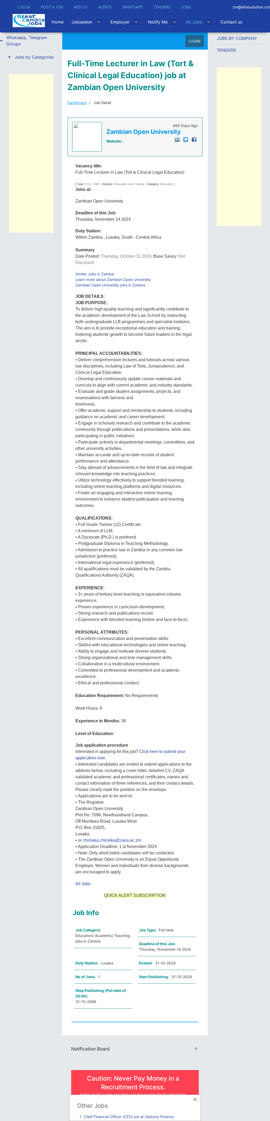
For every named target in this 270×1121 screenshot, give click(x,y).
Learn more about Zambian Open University (113, 279)
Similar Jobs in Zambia (94, 274)
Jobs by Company (237, 38)
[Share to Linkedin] (177, 139)
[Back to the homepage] (29, 20)
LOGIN (194, 41)
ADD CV (80, 7)
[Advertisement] (31, 153)
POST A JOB (52, 7)
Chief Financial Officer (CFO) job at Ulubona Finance (128, 1116)
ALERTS (105, 7)
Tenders (226, 50)
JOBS (186, 7)
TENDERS (161, 7)
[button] (31, 40)
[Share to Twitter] (185, 139)
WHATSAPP (133, 7)
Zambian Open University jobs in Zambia (110, 285)
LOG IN (23, 7)
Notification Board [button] (90, 1049)
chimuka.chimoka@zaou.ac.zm (112, 840)
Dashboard (77, 102)
